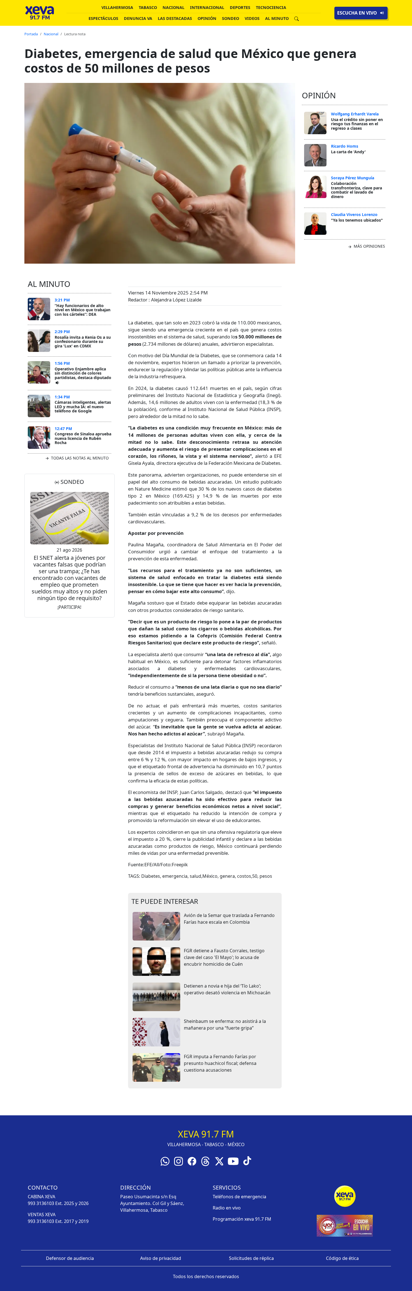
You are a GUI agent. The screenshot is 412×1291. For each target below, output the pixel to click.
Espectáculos (103, 18)
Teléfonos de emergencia (239, 1197)
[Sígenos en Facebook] (192, 1161)
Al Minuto (277, 18)
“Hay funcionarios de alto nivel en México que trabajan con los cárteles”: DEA (82, 310)
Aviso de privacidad (160, 1258)
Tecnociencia (271, 7)
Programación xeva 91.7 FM (242, 1219)
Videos (252, 18)
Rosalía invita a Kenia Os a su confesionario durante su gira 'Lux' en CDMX (83, 342)
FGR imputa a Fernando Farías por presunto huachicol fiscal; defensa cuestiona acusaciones (220, 1063)
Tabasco (148, 7)
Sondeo (230, 18)
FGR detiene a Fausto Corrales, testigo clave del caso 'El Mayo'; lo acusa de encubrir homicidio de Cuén (224, 957)
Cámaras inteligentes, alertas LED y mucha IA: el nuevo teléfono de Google (83, 407)
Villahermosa (117, 7)
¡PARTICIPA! (69, 607)
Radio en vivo (227, 1208)
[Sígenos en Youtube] (233, 1161)
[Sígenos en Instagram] (178, 1161)
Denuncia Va (138, 18)
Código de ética (342, 1258)
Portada (31, 33)
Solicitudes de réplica (251, 1258)
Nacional (173, 7)
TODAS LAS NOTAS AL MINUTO (79, 458)
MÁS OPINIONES (369, 246)
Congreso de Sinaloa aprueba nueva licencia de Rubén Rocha (83, 438)
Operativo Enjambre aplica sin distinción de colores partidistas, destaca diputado (83, 373)
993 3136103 (41, 1203)
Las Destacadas (175, 18)
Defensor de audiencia (70, 1258)
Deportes (240, 7)
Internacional (207, 7)
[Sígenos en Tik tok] (247, 1160)
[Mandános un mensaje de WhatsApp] (165, 1161)
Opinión (207, 18)
